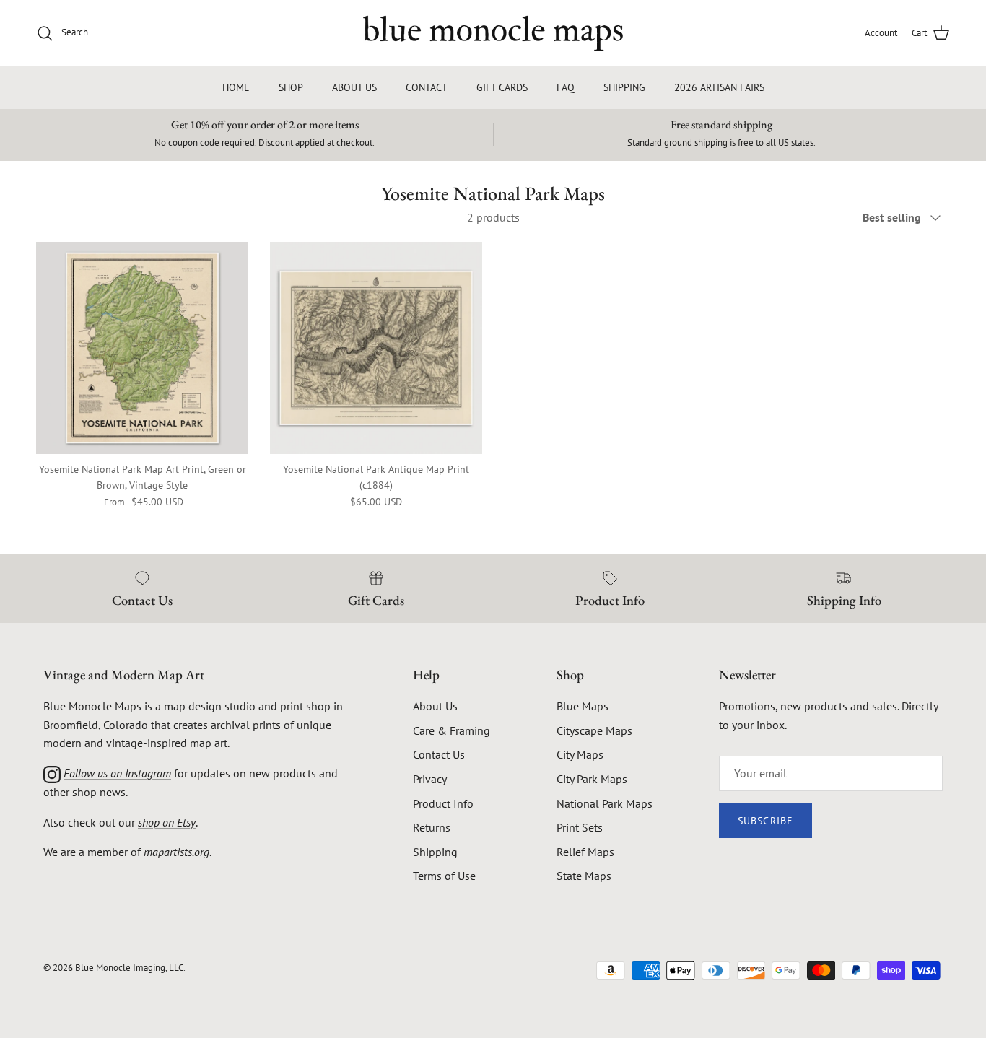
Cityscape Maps (594, 730)
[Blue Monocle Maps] (493, 33)
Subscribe (765, 820)
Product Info (443, 803)
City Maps (580, 754)
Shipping (435, 852)
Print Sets (580, 827)
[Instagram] (52, 773)
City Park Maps (592, 779)
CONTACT (427, 87)
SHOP (291, 87)
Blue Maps (582, 706)
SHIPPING (624, 87)
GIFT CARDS (502, 87)
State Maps (584, 875)
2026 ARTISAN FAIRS (719, 87)
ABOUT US (354, 87)
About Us (435, 706)
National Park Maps (605, 803)
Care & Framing (451, 730)
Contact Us (439, 754)
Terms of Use (444, 875)
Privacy (430, 779)
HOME (236, 87)
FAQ (566, 87)
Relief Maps (585, 852)
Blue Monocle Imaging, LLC (129, 967)
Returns (431, 827)
